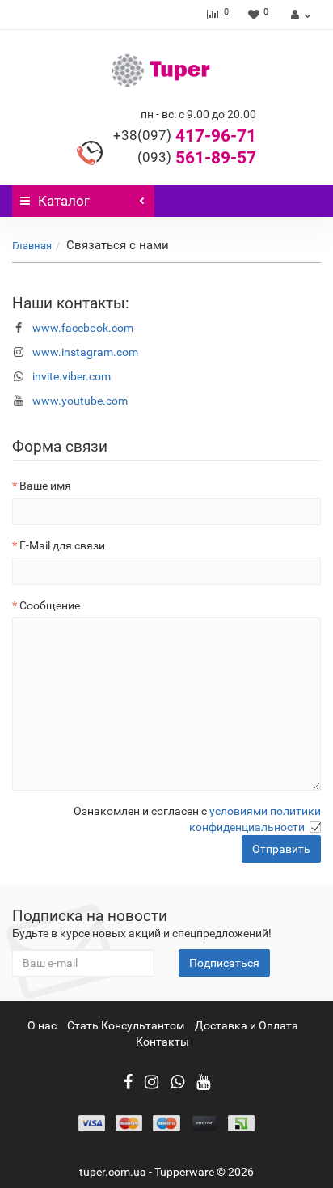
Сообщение (49, 605)
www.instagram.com (85, 352)
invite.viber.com (71, 376)
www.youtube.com (80, 400)
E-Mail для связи (62, 545)
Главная (32, 246)
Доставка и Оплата (246, 1025)
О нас (42, 1025)
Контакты (162, 1041)
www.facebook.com (82, 327)
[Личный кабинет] (298, 14)
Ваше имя (45, 485)
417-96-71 (184, 136)
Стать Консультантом (125, 1025)
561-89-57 (196, 158)
